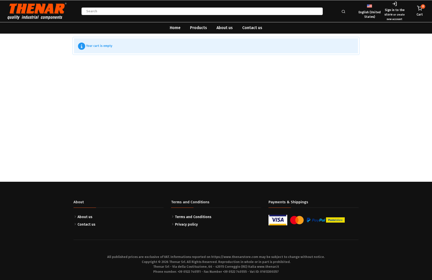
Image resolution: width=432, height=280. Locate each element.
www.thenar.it (268, 266)
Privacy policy (186, 224)
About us (224, 27)
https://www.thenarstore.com (234, 257)
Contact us (252, 27)
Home (175, 27)
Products (198, 27)
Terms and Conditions (193, 217)
